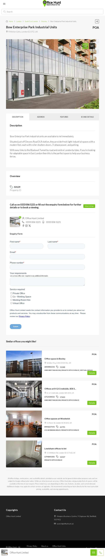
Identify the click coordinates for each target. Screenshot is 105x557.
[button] (97, 21)
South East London (31, 21)
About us (44, 546)
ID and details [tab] (87, 117)
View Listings (89, 206)
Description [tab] (17, 117)
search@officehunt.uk (65, 524)
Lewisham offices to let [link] (55, 448)
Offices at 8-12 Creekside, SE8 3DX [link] (60, 388)
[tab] (85, 46)
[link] (24, 364)
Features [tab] (64, 117)
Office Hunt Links (59, 546)
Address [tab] (41, 117)
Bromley (44, 21)
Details (92, 373)
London (19, 21)
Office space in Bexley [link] (54, 358)
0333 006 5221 (33, 222)
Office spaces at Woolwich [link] (57, 418)
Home (11, 21)
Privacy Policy (32, 546)
